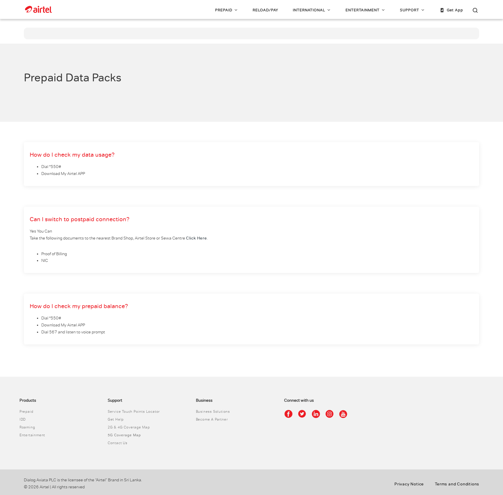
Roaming (27, 427)
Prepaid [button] (223, 10)
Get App (455, 10)
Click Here (196, 238)
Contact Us (117, 443)
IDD (23, 419)
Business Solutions (213, 412)
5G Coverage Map (124, 435)
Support (409, 10)
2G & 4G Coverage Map (129, 427)
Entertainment (363, 10)
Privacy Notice (409, 484)
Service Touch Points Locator (134, 412)
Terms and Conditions (457, 484)
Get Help (116, 419)
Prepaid (26, 412)
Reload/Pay (265, 10)
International (309, 10)
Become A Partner (212, 419)
